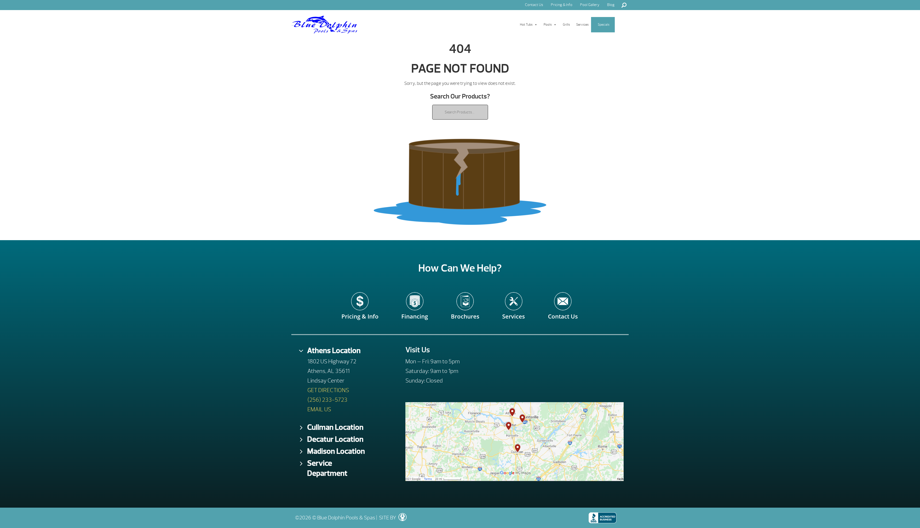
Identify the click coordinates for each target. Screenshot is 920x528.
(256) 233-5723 (327, 399)
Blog (611, 4)
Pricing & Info (561, 4)
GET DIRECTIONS (328, 390)
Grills (566, 25)
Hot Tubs (526, 25)
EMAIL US (319, 409)
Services (582, 25)
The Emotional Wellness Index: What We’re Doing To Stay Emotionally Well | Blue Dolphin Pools (324, 25)
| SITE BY (385, 517)
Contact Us (534, 4)
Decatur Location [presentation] (335, 439)
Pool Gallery (589, 4)
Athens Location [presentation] (334, 350)
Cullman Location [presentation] (335, 427)
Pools (548, 25)
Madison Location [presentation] (336, 451)
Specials (604, 25)
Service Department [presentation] (327, 468)
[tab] (337, 351)
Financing (414, 312)
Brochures (465, 312)
